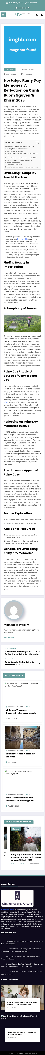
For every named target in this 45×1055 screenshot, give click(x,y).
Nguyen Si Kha (22, 239)
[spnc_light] (42, 15)
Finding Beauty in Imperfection (18, 149)
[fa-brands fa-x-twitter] (19, 8)
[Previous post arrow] (39, 651)
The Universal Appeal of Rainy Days (19, 160)
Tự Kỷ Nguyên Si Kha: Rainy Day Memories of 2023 (20, 663)
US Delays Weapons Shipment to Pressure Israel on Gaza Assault (20, 712)
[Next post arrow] (39, 663)
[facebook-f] (16, 8)
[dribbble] (22, 8)
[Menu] (3, 14)
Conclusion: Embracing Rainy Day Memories (22, 167)
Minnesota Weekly (28, 70)
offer (6, 402)
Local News (9, 70)
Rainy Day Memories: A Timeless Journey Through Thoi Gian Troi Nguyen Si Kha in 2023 (20, 857)
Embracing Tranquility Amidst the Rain (20, 147)
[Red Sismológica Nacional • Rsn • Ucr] (22, 737)
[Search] (37, 15)
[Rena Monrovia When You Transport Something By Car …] (22, 772)
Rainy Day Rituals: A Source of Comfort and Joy (22, 155)
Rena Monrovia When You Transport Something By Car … (21, 799)
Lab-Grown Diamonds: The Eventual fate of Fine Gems (22, 1033)
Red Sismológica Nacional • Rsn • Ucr (20, 755)
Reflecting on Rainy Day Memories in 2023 (21, 158)
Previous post (10, 648)
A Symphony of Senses (15, 151)
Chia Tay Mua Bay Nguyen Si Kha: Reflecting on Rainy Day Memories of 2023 (22, 653)
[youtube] (28, 8)
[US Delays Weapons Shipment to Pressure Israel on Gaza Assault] (22, 685)
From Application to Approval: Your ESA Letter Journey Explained (22, 1003)
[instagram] (25, 8)
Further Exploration (13, 162)
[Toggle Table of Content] (36, 143)
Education (10, 829)
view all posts (9, 637)
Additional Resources (14, 165)
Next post (9, 659)
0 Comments (27, 74)
